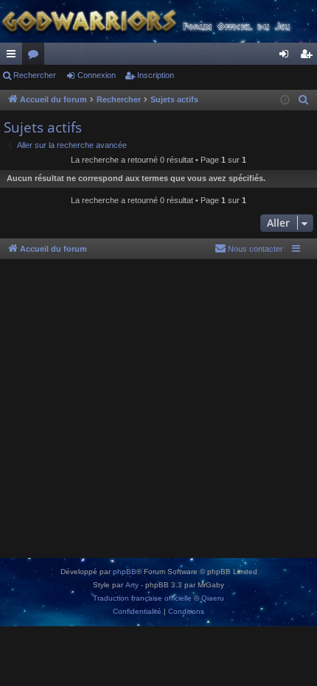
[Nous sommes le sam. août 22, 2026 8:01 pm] (285, 100)
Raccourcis (14, 57)
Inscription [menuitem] (309, 57)
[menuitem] (303, 100)
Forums (36, 57)
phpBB (124, 571)
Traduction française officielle (142, 598)
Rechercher (34, 75)
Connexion (96, 75)
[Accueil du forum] (158, 21)
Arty (132, 585)
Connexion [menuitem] (287, 57)
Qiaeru (212, 598)
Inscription (155, 75)
